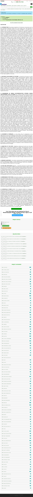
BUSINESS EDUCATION (6, 314)
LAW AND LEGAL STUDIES (7, 390)
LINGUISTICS (5, 395)
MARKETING (5, 402)
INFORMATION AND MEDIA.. (7, 381)
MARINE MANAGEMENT (6, 400)
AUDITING (4, 293)
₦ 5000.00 (7, 222)
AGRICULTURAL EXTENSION (7, 281)
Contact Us (30, 1)
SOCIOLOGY (5, 464)
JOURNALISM (5, 388)
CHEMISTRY (4, 317)
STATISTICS (4, 469)
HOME (2, 5)
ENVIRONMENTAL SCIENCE (7, 345)
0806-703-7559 (17, 213)
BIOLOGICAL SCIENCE (6, 300)
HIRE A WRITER (14, 5)
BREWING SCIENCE (6, 305)
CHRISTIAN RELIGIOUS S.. (6, 319)
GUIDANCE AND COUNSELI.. (7, 364)
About (27, 1)
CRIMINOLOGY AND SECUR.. (7, 329)
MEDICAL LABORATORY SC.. (7, 412)
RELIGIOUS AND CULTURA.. (7, 452)
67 (5, 224)
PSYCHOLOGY (5, 438)
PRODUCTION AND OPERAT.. (7, 433)
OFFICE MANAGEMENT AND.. (7, 419)
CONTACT (24, 5)
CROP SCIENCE (5, 331)
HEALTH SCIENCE (5, 369)
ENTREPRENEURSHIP (6, 343)
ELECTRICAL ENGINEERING (7, 338)
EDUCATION (5, 336)
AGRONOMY (5, 286)
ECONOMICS (5, 333)
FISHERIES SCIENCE (6, 352)
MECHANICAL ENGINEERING (7, 409)
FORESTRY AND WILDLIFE (7, 357)
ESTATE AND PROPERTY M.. (7, 348)
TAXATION (4, 471)
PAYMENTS (19, 5)
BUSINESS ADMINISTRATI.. (7, 312)
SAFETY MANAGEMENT (6, 457)
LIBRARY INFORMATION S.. (7, 393)
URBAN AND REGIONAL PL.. (7, 483)
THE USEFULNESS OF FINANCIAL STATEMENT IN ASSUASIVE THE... (13, 241)
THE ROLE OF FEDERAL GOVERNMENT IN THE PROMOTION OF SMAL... (14, 243)
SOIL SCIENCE (5, 466)
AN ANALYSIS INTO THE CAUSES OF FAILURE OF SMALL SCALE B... (13, 248)
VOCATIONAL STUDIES (6, 485)
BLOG (22, 5)
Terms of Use (16, 495)
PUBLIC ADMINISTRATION (7, 440)
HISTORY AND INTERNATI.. (7, 371)
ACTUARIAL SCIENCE (6, 269)
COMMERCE (5, 324)
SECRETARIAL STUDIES (6, 459)
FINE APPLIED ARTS (6, 350)
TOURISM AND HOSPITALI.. (7, 478)
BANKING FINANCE (6, 295)
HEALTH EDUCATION (6, 367)
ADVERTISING (5, 274)
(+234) (18, 2)
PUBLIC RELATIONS (6, 445)
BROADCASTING (5, 307)
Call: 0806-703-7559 (5, 225)
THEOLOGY (4, 476)
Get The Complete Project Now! (16, 22)
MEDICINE (4, 414)
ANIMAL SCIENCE (5, 288)
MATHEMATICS (5, 407)
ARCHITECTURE (5, 291)
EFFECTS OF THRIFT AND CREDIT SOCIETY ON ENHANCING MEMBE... (14, 236)
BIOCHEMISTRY (5, 298)
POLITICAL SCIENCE (6, 431)
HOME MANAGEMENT (6, 374)
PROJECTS (4, 5)
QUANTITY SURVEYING (6, 450)
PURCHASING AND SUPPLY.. (7, 447)
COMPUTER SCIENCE (6, 326)
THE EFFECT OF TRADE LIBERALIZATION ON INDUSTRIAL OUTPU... (13, 258)
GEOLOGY (4, 362)
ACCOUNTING (5, 267)
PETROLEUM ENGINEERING (7, 421)
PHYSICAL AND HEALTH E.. (7, 426)
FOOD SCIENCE (5, 355)
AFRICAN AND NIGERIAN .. (7, 276)
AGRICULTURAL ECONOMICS (7, 279)
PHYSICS (4, 428)
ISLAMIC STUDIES (5, 386)
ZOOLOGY (4, 488)
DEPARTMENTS (9, 5)
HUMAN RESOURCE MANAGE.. (7, 376)
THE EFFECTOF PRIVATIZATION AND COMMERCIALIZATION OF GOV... (14, 255)
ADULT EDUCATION (6, 272)
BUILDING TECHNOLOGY (6, 310)
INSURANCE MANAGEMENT (7, 383)
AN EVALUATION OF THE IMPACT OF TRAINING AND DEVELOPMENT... (14, 253)
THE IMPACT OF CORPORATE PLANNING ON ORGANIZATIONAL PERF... (14, 246)
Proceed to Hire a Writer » (17, 215)
